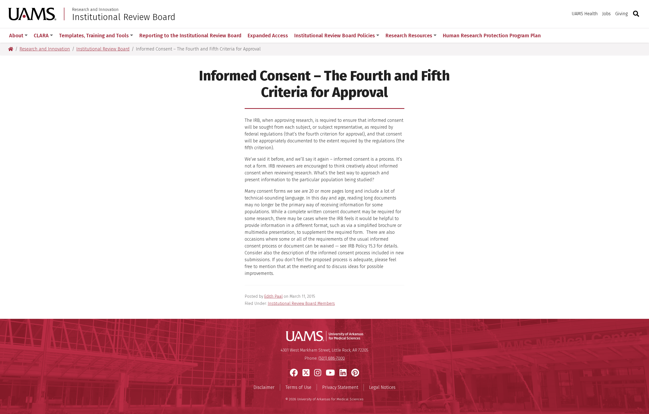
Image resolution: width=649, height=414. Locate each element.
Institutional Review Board (123, 17)
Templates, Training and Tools (94, 35)
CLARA (41, 35)
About (16, 35)
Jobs (606, 13)
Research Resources (408, 35)
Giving (621, 13)
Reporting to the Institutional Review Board (190, 35)
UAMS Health (585, 13)
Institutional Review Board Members (301, 303)
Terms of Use (298, 387)
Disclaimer (264, 387)
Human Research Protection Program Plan (492, 35)
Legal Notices (382, 387)
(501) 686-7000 (331, 358)
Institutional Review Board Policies (334, 35)
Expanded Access (267, 35)
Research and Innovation (95, 10)
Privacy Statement (340, 387)
